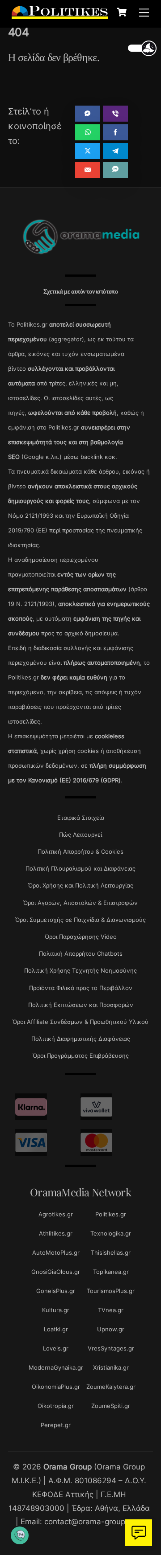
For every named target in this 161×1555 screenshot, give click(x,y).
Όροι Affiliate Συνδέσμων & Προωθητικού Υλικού (80, 1021)
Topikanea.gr (111, 1271)
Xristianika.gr (111, 1367)
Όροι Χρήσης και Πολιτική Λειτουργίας (80, 885)
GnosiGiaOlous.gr (55, 1271)
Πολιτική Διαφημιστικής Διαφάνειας (80, 1038)
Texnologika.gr (110, 1233)
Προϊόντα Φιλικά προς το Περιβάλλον (80, 987)
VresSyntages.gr (111, 1348)
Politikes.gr (110, 1214)
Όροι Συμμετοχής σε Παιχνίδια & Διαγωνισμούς (80, 919)
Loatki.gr (56, 1329)
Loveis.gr (55, 1348)
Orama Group (67, 1466)
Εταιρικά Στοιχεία (80, 817)
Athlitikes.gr (55, 1233)
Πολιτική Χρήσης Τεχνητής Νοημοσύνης (80, 970)
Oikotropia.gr (56, 1405)
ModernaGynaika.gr (56, 1367)
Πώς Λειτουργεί (80, 834)
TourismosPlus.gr (111, 1290)
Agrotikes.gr (55, 1214)
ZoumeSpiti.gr (110, 1405)
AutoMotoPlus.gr (56, 1252)
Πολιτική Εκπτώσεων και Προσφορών (80, 1004)
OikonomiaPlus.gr (56, 1386)
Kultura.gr (55, 1310)
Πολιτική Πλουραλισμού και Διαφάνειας (80, 868)
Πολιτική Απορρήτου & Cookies (80, 851)
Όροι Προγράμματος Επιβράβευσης (81, 1055)
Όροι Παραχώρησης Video (81, 936)
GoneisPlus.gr (55, 1290)
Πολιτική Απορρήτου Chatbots (81, 953)
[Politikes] (60, 15)
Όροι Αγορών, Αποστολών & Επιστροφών (80, 902)
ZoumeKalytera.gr (111, 1386)
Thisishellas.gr (111, 1252)
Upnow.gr (110, 1329)
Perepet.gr (56, 1424)
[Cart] (122, 12)
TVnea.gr (110, 1310)
